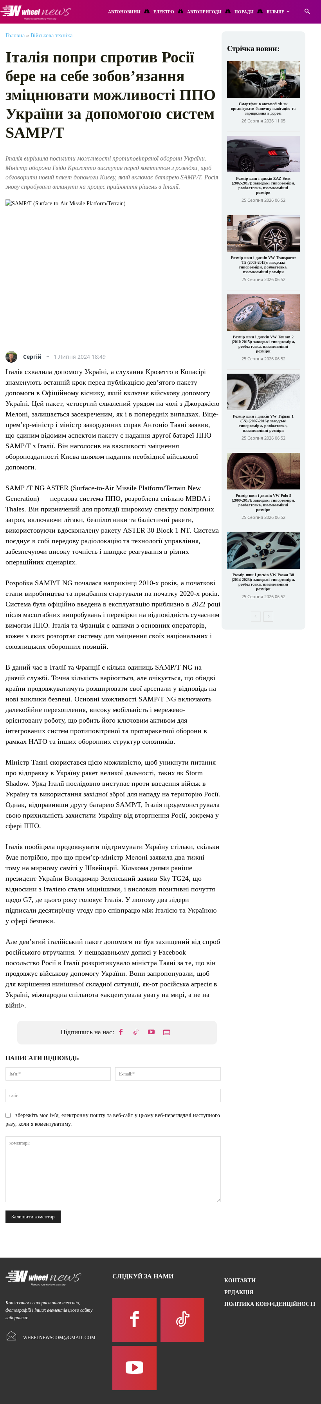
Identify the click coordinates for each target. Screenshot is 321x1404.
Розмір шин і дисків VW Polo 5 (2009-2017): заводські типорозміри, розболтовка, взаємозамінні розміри (263, 502)
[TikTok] (136, 1032)
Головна (15, 35)
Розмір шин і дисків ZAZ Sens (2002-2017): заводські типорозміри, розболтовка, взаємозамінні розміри (263, 185)
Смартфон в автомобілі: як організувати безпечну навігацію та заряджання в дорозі (263, 108)
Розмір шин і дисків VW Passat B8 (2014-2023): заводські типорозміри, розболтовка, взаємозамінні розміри (263, 582)
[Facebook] (121, 1032)
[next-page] (268, 617)
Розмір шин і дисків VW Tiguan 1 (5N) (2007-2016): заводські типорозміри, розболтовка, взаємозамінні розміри (263, 423)
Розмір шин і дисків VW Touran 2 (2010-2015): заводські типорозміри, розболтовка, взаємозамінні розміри (263, 344)
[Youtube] (151, 1032)
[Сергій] (13, 357)
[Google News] (166, 1032)
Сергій (32, 357)
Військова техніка (51, 35)
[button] (307, 12)
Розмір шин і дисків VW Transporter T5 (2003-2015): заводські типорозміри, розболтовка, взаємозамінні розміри (263, 265)
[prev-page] (256, 617)
